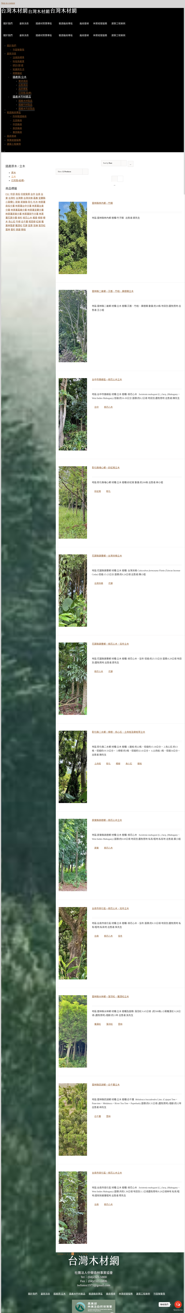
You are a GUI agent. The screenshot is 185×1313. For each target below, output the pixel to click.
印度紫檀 (25, 194)
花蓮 (110, 583)
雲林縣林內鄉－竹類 (102, 203)
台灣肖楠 (98, 583)
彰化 (108, 491)
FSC (7, 194)
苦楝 (35, 225)
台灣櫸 (19, 198)
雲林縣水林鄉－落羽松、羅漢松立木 (110, 996)
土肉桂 (97, 764)
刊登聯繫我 (159, 1294)
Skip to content (8, 3)
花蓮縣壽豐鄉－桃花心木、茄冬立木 (110, 644)
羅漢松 (97, 1024)
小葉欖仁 (10, 202)
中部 (12, 194)
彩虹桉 (97, 491)
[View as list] (114, 184)
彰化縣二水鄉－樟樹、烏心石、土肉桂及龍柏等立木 (118, 732)
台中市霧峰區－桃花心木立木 (107, 379)
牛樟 (18, 221)
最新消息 (24, 23)
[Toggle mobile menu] (2, 150)
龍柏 (139, 764)
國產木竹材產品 (22, 96)
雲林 (120, 1024)
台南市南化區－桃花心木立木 (107, 1173)
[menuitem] (11, 45)
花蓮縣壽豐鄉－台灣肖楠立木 (107, 556)
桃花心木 (108, 407)
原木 (13, 172)
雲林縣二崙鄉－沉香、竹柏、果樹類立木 (113, 291)
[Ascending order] (130, 164)
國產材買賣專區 (44, 23)
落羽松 (109, 1024)
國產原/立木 (19, 77)
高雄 (18, 229)
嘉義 (35, 198)
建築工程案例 (118, 23)
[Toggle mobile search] (4, 150)
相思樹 (32, 221)
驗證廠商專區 (66, 23)
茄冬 (120, 936)
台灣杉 (11, 198)
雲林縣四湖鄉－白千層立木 (106, 1084)
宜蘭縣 (41, 198)
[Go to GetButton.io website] (178, 1310)
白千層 (97, 1116)
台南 (96, 936)
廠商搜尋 (84, 23)
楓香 (35, 217)
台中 (96, 407)
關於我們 (8, 23)
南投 (17, 194)
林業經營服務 (100, 23)
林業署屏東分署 (13, 214)
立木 (13, 176)
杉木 (35, 202)
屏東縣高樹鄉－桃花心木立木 (107, 820)
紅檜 (38, 221)
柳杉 (20, 217)
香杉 (13, 229)
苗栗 (30, 225)
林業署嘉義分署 (19, 210)
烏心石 (129, 764)
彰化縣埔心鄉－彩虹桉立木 (106, 467)
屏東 (96, 848)
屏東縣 (24, 202)
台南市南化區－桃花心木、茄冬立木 (110, 908)
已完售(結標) (17, 180)
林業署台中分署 (23, 206)
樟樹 (118, 764)
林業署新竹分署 (30, 214)
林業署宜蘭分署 (35, 210)
